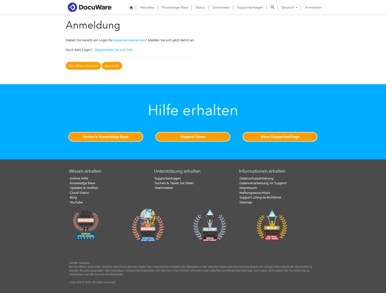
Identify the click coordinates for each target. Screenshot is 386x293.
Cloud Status (79, 192)
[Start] (131, 7)
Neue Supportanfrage (280, 136)
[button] (272, 7)
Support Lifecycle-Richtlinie (260, 197)
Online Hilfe (79, 178)
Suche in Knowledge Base (105, 136)
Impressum (248, 187)
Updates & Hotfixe (84, 187)
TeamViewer (164, 187)
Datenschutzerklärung (256, 178)
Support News (193, 136)
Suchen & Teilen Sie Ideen (174, 183)
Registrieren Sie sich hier (114, 49)
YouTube (76, 202)
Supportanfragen (250, 7)
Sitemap (245, 202)
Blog (73, 197)
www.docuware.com (129, 40)
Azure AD (112, 65)
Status (200, 7)
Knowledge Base (175, 7)
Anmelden (313, 7)
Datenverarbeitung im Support (263, 183)
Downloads (221, 7)
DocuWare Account (83, 65)
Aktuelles (147, 7)
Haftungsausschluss (254, 192)
